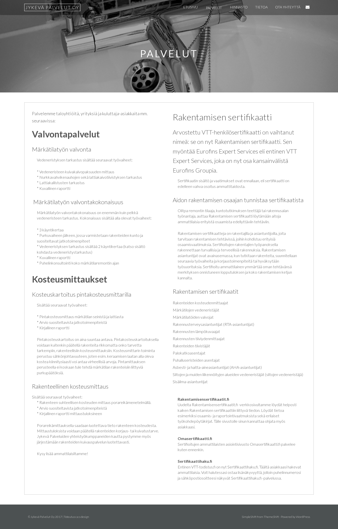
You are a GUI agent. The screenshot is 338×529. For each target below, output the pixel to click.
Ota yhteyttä (287, 7)
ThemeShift (271, 517)
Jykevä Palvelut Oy (52, 7)
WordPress (303, 517)
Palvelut (214, 8)
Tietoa (261, 7)
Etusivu (190, 7)
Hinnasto (239, 7)
